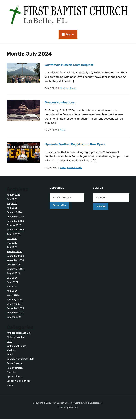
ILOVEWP (73, 407)
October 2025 (14, 225)
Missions (64, 88)
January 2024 (14, 304)
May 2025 (12, 243)
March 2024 (13, 295)
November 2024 (15, 260)
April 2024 (12, 290)
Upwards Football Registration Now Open (75, 144)
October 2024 (14, 264)
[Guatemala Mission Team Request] (23, 72)
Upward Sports (74, 167)
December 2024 (15, 256)
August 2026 (13, 194)
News (73, 88)
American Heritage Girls (19, 332)
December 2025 (15, 216)
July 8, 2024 (51, 167)
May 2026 (12, 203)
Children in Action (16, 337)
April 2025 (12, 247)
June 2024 (12, 282)
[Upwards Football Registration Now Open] (23, 152)
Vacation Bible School (18, 380)
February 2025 (14, 251)
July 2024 (12, 277)
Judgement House (16, 346)
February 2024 (14, 299)
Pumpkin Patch (15, 367)
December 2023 (15, 308)
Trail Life (11, 372)
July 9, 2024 (51, 88)
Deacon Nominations (60, 102)
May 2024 (12, 286)
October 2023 (14, 317)
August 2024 (13, 273)
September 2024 (16, 269)
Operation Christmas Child (20, 359)
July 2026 (12, 199)
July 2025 (12, 238)
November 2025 (15, 221)
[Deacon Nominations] (23, 110)
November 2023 (15, 312)
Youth (10, 385)
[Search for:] (111, 197)
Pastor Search (14, 363)
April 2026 (12, 207)
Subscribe (59, 205)
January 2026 (14, 212)
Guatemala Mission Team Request (69, 65)
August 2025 (13, 234)
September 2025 (15, 229)
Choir (9, 341)
